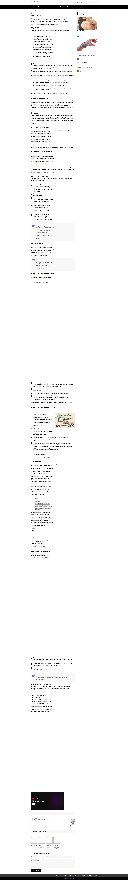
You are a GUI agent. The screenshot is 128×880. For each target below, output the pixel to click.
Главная (33, 7)
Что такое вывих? (82, 64)
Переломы (40, 7)
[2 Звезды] (38, 819)
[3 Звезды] (43, 819)
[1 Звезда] (33, 819)
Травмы (62, 7)
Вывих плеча (80, 30)
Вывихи (69, 7)
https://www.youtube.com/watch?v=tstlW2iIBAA (42, 457)
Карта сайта (59, 875)
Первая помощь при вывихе (84, 52)
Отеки (55, 7)
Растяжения (77, 7)
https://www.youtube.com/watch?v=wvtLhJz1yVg (42, 172)
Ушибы (48, 7)
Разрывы (86, 7)
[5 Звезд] (33, 820)
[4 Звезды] (48, 819)
